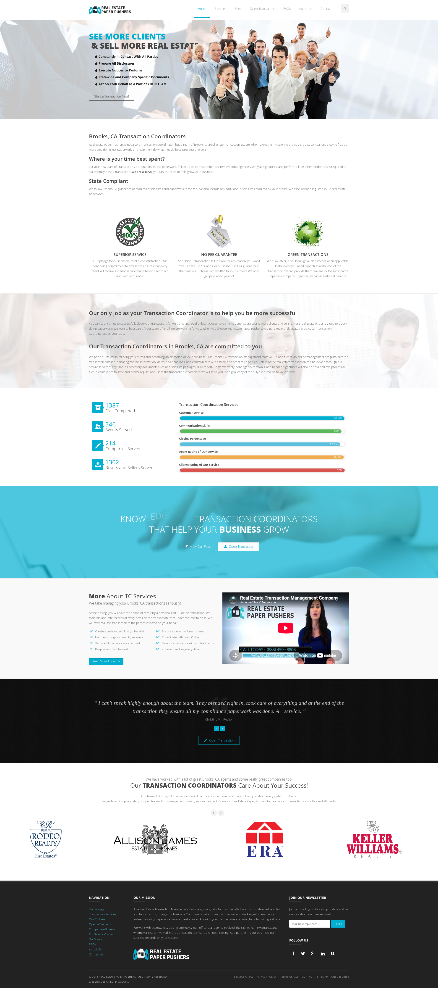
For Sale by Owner (101, 934)
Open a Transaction (102, 924)
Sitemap (322, 976)
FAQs (287, 8)
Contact (326, 8)
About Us (305, 8)
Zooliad (124, 981)
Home (202, 8)
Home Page (96, 909)
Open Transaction (262, 8)
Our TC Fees (97, 919)
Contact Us (96, 954)
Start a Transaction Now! (111, 96)
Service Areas (243, 976)
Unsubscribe (340, 976)
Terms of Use (289, 976)
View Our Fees (200, 546)
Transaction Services (102, 914)
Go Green (95, 939)
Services (221, 8)
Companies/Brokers (102, 929)
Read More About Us (106, 661)
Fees (238, 8)
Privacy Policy (267, 976)
